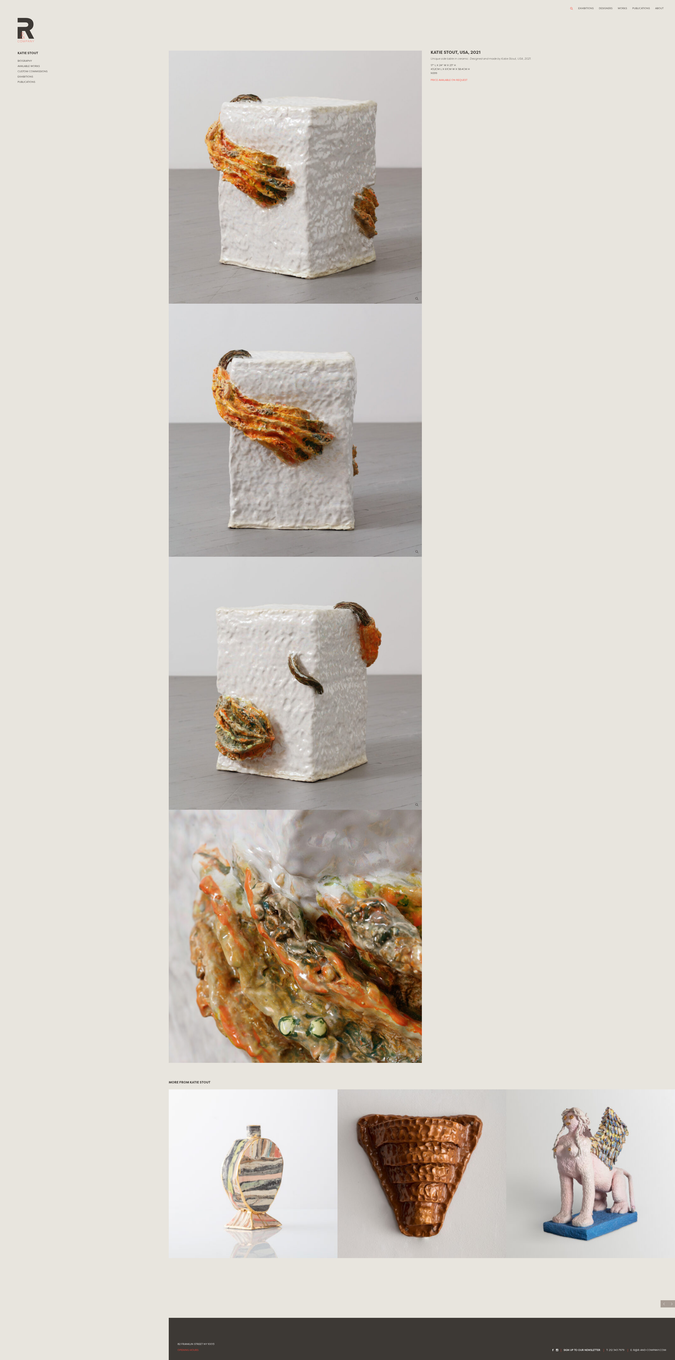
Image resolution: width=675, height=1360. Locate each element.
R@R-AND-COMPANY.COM (649, 1350)
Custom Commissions (32, 71)
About (659, 8)
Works (622, 8)
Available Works (29, 66)
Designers (605, 8)
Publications (641, 8)
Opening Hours (188, 1350)
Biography (25, 61)
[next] (671, 1303)
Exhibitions (586, 8)
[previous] (664, 1303)
